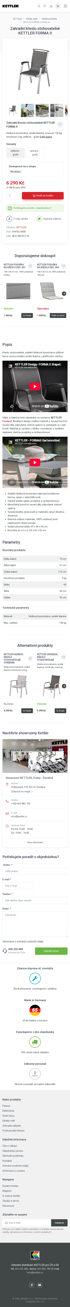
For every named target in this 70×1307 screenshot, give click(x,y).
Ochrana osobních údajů (15, 1165)
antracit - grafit (35, 152)
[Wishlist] (45, 6)
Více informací (35, 842)
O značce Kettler (11, 1195)
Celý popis (46, 136)
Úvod (19, 19)
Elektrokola (8, 1110)
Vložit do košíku (44, 195)
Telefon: (7, 894)
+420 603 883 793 (20, 803)
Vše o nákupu (9, 1145)
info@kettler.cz (19, 816)
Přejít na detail (58, 315)
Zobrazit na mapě (20, 791)
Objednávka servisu (12, 1150)
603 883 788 (43, 1268)
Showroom (8, 1205)
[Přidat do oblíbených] (60, 124)
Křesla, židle (31, 19)
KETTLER (21, 227)
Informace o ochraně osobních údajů (22, 941)
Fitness (6, 1105)
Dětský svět (8, 1120)
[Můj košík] (58, 6)
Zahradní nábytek (11, 1125)
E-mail (6, 879)
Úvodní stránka (10, 1185)
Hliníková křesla (49, 19)
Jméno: (7, 865)
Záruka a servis (10, 1200)
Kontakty (7, 1160)
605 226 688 (15, 949)
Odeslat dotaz (51, 951)
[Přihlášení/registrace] (51, 6)
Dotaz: (6, 908)
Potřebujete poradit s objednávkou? (32, 208)
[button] (64, 293)
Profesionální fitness (13, 1130)
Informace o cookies (13, 1170)
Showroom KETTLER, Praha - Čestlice (29, 777)
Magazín (6, 1190)
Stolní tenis (8, 1115)
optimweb (40, 1301)
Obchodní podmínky (12, 1155)
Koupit (28, 315)
